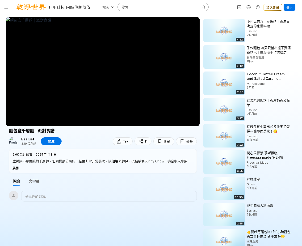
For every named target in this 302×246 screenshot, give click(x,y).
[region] (103, 71)
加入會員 (272, 7)
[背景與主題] (258, 7)
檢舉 (189, 141)
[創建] (239, 7)
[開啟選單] (6, 7)
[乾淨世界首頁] (31, 7)
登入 (289, 7)
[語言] (249, 7)
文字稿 (34, 181)
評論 (16, 181)
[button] (103, 161)
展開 (16, 168)
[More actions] (295, 21)
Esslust (27, 139)
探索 (105, 7)
